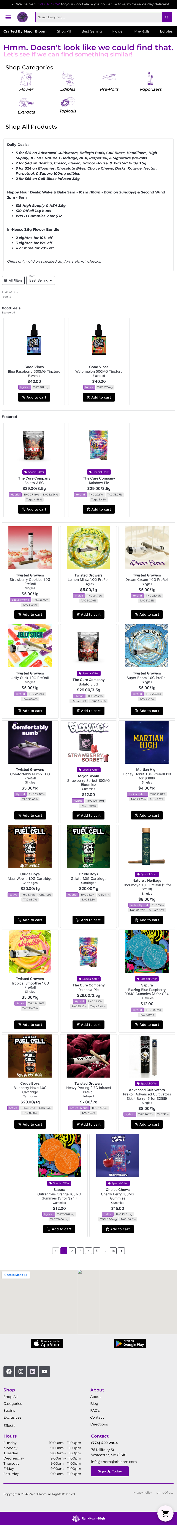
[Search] (167, 17)
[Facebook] (8, 1371)
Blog (94, 1404)
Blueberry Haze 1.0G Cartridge (30, 1090)
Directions (99, 1424)
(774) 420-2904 (104, 1443)
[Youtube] (44, 1371)
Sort (32, 275)
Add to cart (36, 397)
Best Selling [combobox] (38, 280)
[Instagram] (20, 1371)
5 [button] (97, 1250)
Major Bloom (88, 776)
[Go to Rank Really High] (88, 1518)
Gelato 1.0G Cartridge (88, 878)
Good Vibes (34, 367)
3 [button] (80, 1250)
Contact (97, 1417)
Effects (9, 1426)
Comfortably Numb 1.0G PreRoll (30, 776)
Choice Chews (118, 1189)
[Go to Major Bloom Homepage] (22, 17)
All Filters (16, 280)
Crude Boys (30, 874)
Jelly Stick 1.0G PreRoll (30, 678)
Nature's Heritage (147, 880)
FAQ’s (95, 1410)
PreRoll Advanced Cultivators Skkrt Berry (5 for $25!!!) (147, 1096)
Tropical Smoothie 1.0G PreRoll (30, 985)
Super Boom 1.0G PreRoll (147, 678)
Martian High (147, 769)
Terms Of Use (164, 1492)
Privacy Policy (142, 1492)
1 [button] (64, 1250)
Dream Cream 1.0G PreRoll (147, 579)
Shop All (10, 1397)
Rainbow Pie (99, 483)
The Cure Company (34, 478)
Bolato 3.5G (34, 483)
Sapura (147, 985)
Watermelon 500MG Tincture (98, 371)
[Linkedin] (32, 1371)
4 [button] (89, 1250)
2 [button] (72, 1250)
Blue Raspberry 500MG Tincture (34, 371)
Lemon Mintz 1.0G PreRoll (88, 579)
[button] (8, 17)
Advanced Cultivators (147, 1090)
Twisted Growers (30, 575)
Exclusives (12, 1417)
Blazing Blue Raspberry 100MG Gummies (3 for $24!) (147, 992)
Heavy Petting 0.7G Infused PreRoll (88, 1090)
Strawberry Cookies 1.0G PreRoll (30, 581)
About (95, 1397)
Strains (9, 1410)
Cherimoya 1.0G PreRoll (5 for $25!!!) (147, 887)
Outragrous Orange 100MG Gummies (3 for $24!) (59, 1196)
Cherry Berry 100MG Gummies (117, 1196)
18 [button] (113, 1250)
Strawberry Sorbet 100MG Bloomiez (88, 782)
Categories (12, 1404)
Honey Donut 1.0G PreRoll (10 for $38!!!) (147, 776)
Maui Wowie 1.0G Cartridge (30, 878)
